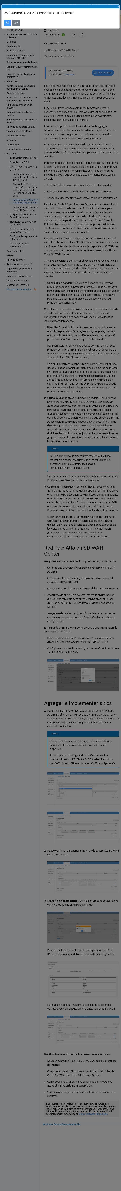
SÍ (7, 22)
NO (16, 22)
